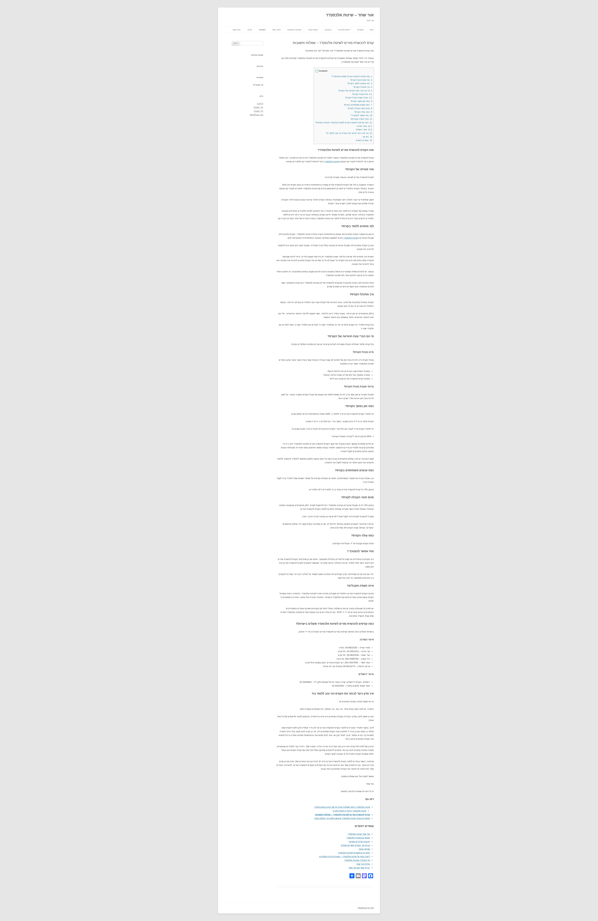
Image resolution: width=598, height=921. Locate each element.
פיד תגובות (258, 111)
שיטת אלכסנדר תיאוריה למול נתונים (349, 811)
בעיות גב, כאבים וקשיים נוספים (355, 845)
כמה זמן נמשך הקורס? (361, 101)
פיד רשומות (258, 107)
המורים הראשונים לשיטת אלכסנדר (354, 852)
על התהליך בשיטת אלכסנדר (357, 860)
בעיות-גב (328, 30)
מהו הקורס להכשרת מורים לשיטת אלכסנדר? (351, 76)
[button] (316, 71)
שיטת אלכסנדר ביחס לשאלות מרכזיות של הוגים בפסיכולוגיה (342, 807)
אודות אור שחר (363, 864)
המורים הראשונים (294, 30)
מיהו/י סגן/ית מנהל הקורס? (358, 97)
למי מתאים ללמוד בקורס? (359, 83)
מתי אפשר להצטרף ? (361, 115)
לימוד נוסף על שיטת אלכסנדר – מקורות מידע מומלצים (344, 856)
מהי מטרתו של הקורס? (361, 80)
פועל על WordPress (366, 908)
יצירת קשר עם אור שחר (359, 867)
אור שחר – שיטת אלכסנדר (350, 15)
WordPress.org (256, 115)
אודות (249, 30)
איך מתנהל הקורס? (362, 87)
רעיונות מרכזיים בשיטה (359, 841)
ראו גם (367, 137)
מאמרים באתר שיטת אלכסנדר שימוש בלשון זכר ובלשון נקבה (342, 818)
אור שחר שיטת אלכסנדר (359, 834)
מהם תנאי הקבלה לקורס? (359, 108)
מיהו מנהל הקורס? (362, 94)
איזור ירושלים (364, 129)
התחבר (260, 103)
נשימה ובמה (313, 30)
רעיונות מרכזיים (344, 30)
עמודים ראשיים (364, 140)
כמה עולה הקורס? (363, 112)
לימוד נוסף (276, 30)
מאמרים (360, 30)
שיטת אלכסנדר (331, 161)
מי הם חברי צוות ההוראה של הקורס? (355, 90)
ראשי (372, 30)
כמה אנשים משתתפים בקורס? (358, 105)
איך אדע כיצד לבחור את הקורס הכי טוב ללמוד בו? (349, 133)
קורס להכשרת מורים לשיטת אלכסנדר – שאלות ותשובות (342, 814)
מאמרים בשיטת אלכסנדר (358, 838)
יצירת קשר (237, 30)
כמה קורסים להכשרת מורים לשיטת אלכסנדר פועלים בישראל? (343, 122)
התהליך (262, 30)
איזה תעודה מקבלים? (361, 119)
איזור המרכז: (364, 126)
